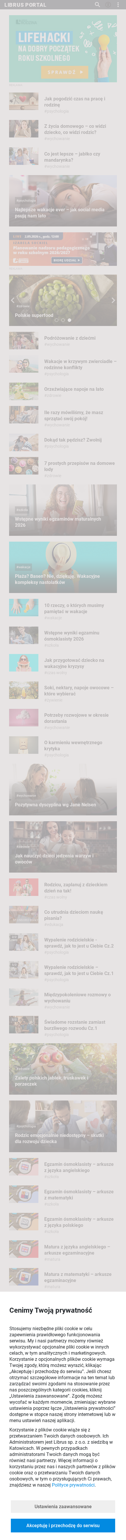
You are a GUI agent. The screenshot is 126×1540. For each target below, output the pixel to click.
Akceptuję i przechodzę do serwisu (63, 1525)
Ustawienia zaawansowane (63, 1506)
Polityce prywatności (73, 1485)
